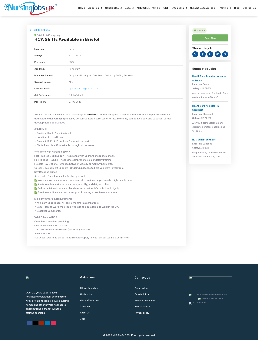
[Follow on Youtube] (41, 323)
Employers (178, 8)
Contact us (249, 8)
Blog (236, 8)
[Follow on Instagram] (53, 323)
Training (223, 8)
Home (81, 8)
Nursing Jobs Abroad (202, 8)
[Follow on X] (35, 323)
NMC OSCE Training (148, 8)
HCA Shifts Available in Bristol (66, 39)
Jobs (128, 8)
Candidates (112, 8)
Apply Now (210, 38)
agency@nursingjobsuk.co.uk (83, 88)
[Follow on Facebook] (29, 323)
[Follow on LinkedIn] (47, 323)
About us (93, 8)
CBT (165, 8)
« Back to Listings (40, 29)
